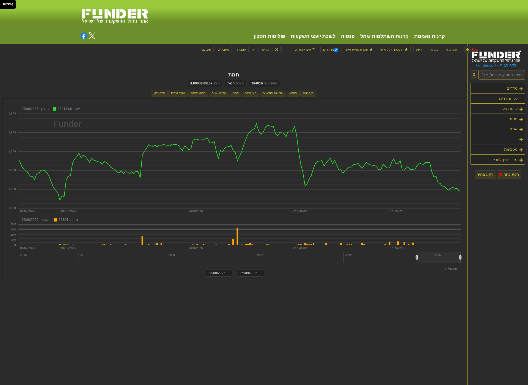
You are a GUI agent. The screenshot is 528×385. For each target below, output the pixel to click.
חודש (293, 93)
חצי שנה (251, 93)
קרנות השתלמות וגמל (384, 36)
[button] (300, 49)
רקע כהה (510, 174)
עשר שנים (178, 93)
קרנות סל (510, 108)
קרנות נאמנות (429, 36)
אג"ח (514, 129)
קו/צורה (241, 49)
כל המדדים (508, 98)
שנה (236, 93)
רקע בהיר (485, 174)
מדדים (512, 88)
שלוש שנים (219, 93)
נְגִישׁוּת (8, 4)
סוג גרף (433, 49)
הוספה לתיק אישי (391, 49)
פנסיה (348, 36)
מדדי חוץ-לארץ (505, 159)
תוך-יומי (308, 93)
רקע (419, 49)
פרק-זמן (159, 93)
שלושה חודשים (273, 93)
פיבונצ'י (206, 49)
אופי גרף (451, 49)
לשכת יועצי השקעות (313, 36)
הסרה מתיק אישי (356, 49)
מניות (513, 119)
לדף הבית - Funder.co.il (496, 65)
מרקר (265, 49)
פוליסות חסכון (269, 36)
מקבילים (223, 49)
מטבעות (511, 149)
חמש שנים (198, 93)
